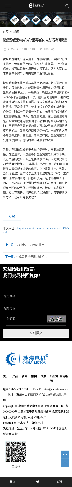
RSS (45, 428)
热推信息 (8, 428)
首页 (6, 31)
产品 (15, 376)
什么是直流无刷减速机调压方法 (31, 256)
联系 (43, 376)
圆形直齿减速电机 (43, 411)
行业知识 (54, 379)
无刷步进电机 (17, 417)
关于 (6, 376)
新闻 (16, 31)
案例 (34, 376)
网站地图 (35, 428)
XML (53, 428)
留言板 (64, 376)
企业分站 (22, 428)
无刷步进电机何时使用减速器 (31, 244)
